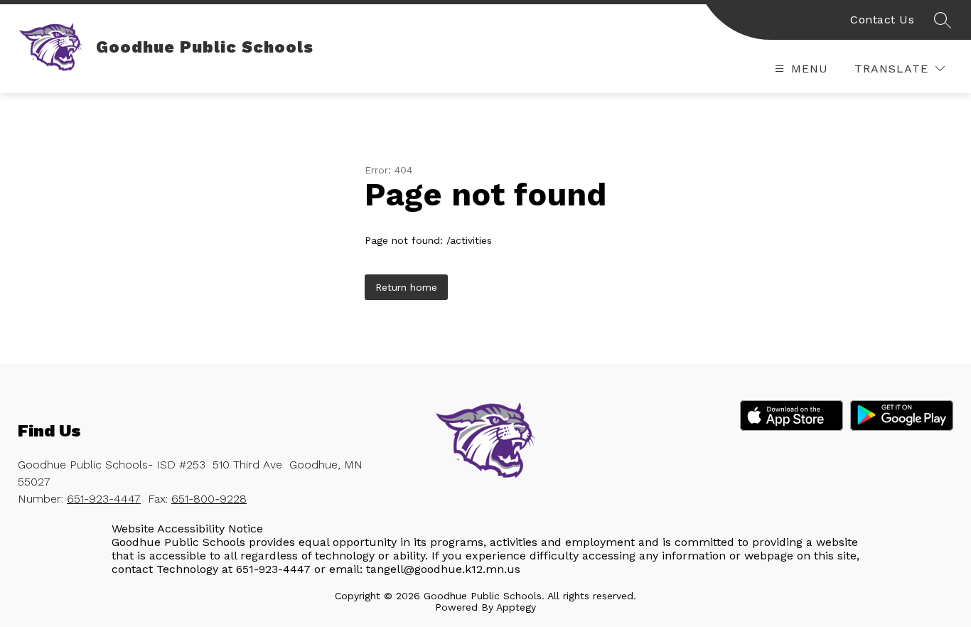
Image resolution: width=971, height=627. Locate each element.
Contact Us (882, 19)
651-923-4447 (104, 498)
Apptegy (516, 607)
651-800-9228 (209, 498)
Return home (406, 287)
